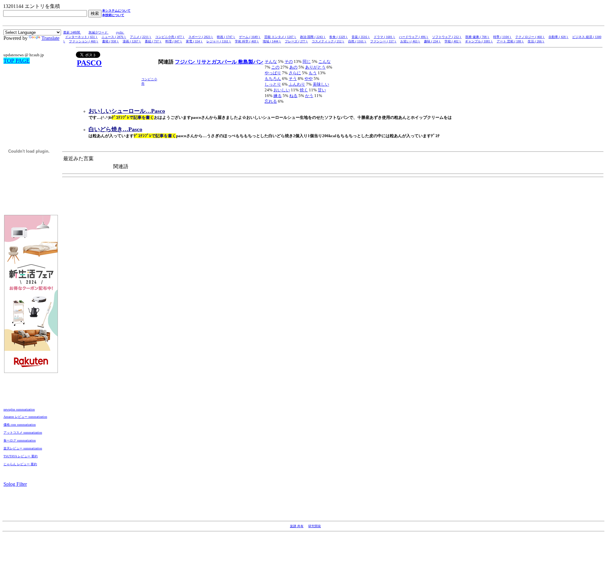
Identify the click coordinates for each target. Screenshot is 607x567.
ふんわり (297, 84)
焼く (304, 90)
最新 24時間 (72, 32)
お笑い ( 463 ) (410, 41)
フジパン (185, 61)
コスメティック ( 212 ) (328, 41)
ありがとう (315, 67)
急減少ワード (98, 32)
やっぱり (273, 72)
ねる (293, 95)
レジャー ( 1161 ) (218, 41)
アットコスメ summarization (22, 432)
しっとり (273, 84)
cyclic (120, 32)
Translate (50, 38)
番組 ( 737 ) (153, 41)
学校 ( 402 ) (453, 41)
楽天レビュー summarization (22, 448)
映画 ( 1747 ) (226, 37)
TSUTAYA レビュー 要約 (20, 456)
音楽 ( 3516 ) (361, 37)
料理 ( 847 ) (173, 41)
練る (277, 95)
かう (309, 95)
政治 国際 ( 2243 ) (313, 37)
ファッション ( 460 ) (83, 41)
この (275, 67)
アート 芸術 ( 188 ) (510, 41)
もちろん (273, 78)
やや (308, 78)
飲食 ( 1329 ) (338, 37)
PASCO (89, 63)
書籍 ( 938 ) (110, 41)
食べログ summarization (19, 440)
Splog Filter (15, 484)
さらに (295, 72)
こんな (324, 61)
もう (313, 72)
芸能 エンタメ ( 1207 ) (280, 37)
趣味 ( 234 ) (432, 41)
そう (293, 78)
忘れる (271, 101)
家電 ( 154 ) (194, 41)
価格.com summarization (19, 424)
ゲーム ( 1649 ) (250, 37)
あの (293, 67)
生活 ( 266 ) (536, 41)
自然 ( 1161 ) (357, 41)
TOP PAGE (16, 61)
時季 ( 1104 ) (502, 37)
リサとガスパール (217, 61)
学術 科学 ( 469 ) (247, 41)
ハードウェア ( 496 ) (413, 37)
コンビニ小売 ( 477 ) (170, 37)
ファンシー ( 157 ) (383, 41)
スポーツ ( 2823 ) (200, 37)
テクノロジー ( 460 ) (530, 37)
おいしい (281, 90)
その (289, 61)
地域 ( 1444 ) (272, 41)
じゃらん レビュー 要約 (20, 464)
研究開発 (314, 526)
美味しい (321, 84)
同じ (307, 61)
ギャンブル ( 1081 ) (479, 41)
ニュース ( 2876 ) (113, 37)
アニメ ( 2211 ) (140, 37)
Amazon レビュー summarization (25, 416)
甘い (322, 90)
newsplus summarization (19, 409)
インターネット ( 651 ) (81, 37)
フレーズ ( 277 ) (296, 41)
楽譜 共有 (297, 526)
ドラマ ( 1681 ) (384, 37)
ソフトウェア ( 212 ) (447, 37)
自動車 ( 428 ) (558, 37)
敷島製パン (250, 61)
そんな (271, 61)
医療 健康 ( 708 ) (477, 37)
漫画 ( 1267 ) (132, 41)
